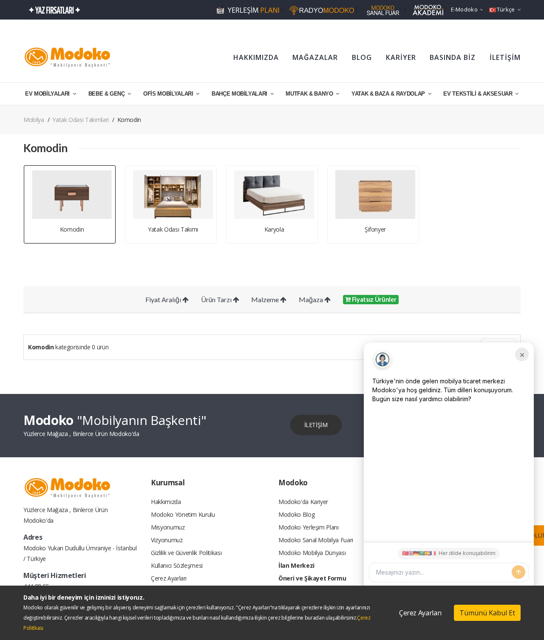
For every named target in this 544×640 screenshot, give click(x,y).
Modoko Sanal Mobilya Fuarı (315, 540)
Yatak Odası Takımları (80, 120)
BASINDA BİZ (453, 57)
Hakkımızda (166, 502)
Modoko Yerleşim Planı (308, 527)
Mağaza (311, 299)
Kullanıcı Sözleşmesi (177, 565)
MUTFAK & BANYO (310, 94)
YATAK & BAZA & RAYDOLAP (389, 94)
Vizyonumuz (167, 540)
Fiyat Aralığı (163, 299)
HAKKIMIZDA (256, 57)
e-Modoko (464, 9)
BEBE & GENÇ (107, 94)
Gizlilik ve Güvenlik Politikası (186, 553)
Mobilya (33, 120)
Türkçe (506, 9)
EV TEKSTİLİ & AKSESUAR (478, 94)
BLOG (362, 57)
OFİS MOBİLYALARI (169, 94)
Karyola (274, 229)
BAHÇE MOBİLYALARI (240, 94)
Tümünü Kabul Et (487, 612)
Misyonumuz (168, 527)
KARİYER (401, 57)
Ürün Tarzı (217, 299)
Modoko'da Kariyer (303, 502)
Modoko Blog (296, 514)
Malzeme (265, 299)
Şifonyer (375, 229)
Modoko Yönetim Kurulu (183, 514)
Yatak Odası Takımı (173, 229)
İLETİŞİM (505, 57)
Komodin (72, 229)
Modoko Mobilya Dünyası (312, 553)
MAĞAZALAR (315, 57)
